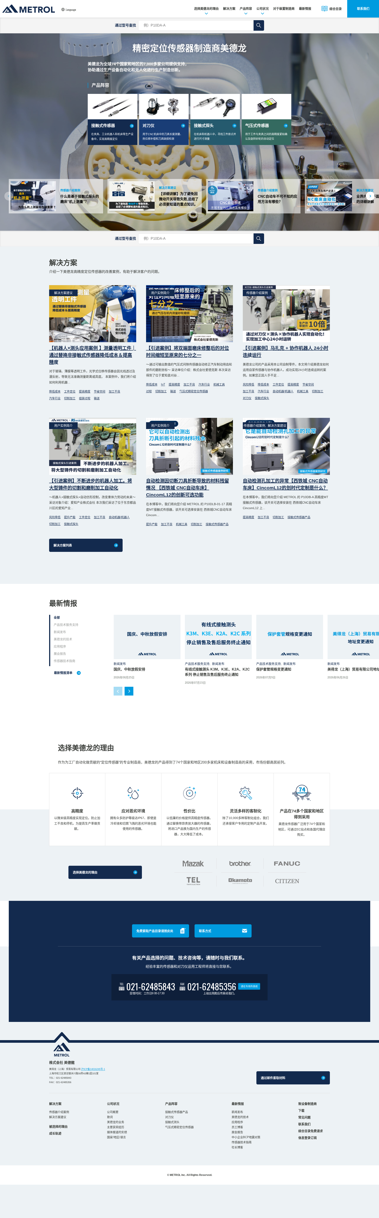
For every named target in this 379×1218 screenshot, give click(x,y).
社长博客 (237, 1147)
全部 (57, 617)
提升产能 (69, 517)
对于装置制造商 (284, 8)
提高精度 (84, 391)
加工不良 (114, 391)
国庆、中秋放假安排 (129, 669)
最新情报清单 (63, 672)
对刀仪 (247, 398)
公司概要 (112, 1112)
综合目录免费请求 (310, 1131)
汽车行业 (55, 398)
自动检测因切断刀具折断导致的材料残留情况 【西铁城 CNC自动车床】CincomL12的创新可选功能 (187, 487)
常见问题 (304, 1117)
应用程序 (60, 646)
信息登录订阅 (307, 1137)
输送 (97, 398)
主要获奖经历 (115, 1127)
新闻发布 (60, 632)
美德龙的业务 (115, 1122)
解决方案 (229, 8)
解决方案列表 (63, 545)
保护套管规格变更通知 (273, 669)
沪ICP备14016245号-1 (93, 1069)
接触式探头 (262, 398)
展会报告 (60, 653)
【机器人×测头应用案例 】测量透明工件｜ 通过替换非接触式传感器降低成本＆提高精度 (92, 355)
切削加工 (69, 398)
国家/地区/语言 (116, 1137)
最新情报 (305, 8)
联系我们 (363, 8)
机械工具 (219, 384)
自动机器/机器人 (283, 391)
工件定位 (69, 391)
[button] (370, 196)
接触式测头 (172, 1122)
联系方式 (205, 931)
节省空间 (99, 391)
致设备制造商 (307, 1103)
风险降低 (248, 384)
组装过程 (84, 398)
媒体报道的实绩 (117, 1132)
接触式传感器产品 (217, 524)
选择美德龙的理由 (206, 8)
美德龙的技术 (63, 639)
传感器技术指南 (64, 661)
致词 (110, 1117)
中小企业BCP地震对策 (246, 1137)
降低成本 (55, 391)
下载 (301, 1110)
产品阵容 (246, 8)
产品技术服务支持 (66, 624)
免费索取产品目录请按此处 (154, 931)
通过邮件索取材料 (273, 1078)
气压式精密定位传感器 (193, 391)
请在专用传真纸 (249, 986)
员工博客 (237, 1127)
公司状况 (262, 8)
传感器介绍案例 (59, 1112)
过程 (149, 391)
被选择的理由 (58, 1126)
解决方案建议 (57, 1117)
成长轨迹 (55, 1133)
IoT (163, 384)
